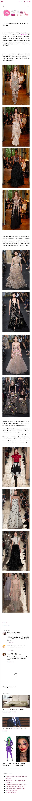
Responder (10, 642)
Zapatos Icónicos (11, 792)
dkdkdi (9, 645)
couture (7, 625)
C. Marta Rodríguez (12, 653)
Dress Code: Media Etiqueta (14, 786)
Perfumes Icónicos (11, 790)
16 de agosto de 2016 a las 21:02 (18, 645)
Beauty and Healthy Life (13, 632)
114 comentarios (12, 712)
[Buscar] (29, 6)
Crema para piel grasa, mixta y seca (16, 784)
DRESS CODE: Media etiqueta (14, 728)
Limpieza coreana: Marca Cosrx (15, 788)
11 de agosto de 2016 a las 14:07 (14, 633)
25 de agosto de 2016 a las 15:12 (14, 654)
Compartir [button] (4, 622)
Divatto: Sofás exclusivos (13, 709)
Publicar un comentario (13, 767)
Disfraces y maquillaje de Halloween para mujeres (13, 764)
